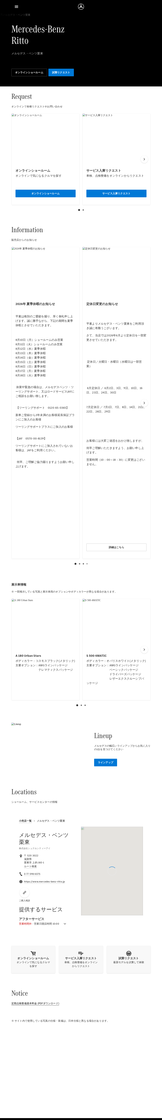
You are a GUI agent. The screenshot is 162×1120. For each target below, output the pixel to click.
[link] (30, 866)
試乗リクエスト (61, 72)
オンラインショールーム (29, 72)
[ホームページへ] (81, 6)
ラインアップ (105, 762)
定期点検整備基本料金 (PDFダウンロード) (35, 1003)
